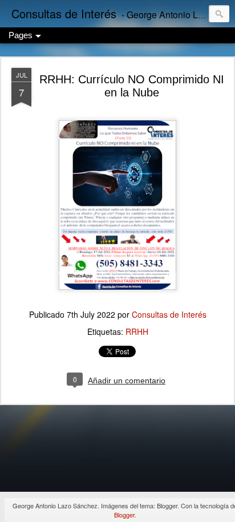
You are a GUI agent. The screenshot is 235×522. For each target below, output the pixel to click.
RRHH (136, 331)
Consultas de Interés (169, 314)
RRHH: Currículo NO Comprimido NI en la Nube (131, 86)
